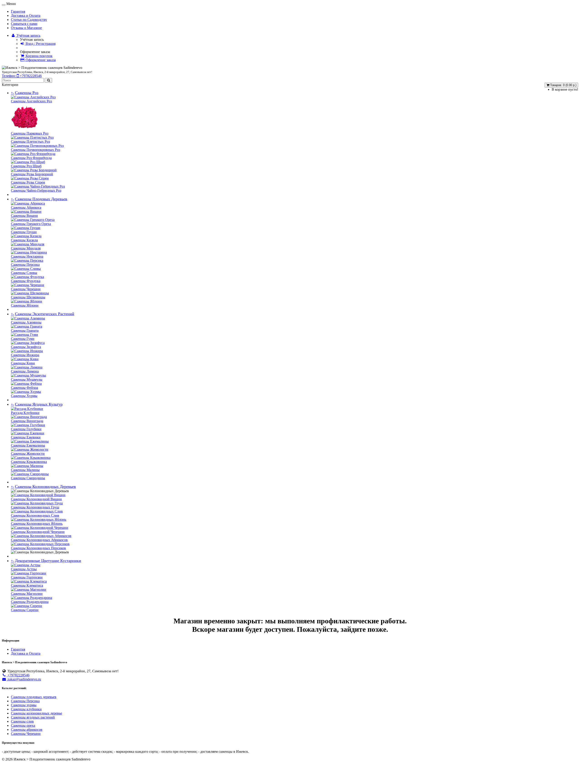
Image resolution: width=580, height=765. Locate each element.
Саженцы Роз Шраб (26, 166)
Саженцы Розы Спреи (28, 182)
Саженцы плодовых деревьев (33, 697)
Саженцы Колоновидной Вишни (36, 499)
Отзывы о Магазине (26, 28)
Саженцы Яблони (25, 305)
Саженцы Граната (25, 330)
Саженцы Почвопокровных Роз (35, 150)
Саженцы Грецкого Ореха (31, 224)
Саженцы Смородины (28, 478)
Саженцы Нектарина (27, 256)
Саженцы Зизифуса (26, 347)
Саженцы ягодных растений (33, 717)
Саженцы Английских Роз (31, 101)
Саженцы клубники (26, 709)
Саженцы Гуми (22, 339)
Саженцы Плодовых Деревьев (41, 199)
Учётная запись (28, 35)
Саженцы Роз (26, 92)
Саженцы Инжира (25, 355)
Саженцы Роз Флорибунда (31, 158)
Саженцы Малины (25, 470)
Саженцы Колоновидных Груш (35, 507)
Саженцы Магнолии (27, 594)
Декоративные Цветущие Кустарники (48, 560)
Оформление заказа (40, 60)
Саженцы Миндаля (26, 248)
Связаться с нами (24, 24)
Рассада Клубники (25, 413)
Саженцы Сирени (25, 610)
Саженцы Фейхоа (24, 388)
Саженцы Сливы (24, 273)
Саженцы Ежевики (26, 437)
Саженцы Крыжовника (29, 462)
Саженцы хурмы (23, 705)
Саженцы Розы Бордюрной (32, 174)
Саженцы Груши (24, 232)
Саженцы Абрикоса (26, 207)
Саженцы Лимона (25, 371)
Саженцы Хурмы (24, 396)
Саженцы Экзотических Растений (44, 314)
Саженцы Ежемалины (28, 445)
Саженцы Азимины (26, 322)
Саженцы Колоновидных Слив (35, 515)
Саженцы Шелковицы (28, 297)
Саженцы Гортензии (27, 577)
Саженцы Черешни (26, 289)
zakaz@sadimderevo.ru (24, 679)
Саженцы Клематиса (27, 585)
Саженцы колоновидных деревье (36, 713)
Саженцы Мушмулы (26, 379)
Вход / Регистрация (40, 44)
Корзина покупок (39, 56)
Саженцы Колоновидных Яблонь (37, 523)
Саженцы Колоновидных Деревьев (45, 486)
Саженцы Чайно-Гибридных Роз (36, 190)
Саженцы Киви (23, 363)
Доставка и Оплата (25, 15)
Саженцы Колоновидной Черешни (38, 532)
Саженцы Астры (24, 569)
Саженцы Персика (25, 264)
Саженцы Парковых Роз (29, 133)
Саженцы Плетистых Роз (30, 141)
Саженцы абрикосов (26, 729)
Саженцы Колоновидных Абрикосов (39, 540)
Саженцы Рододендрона (29, 602)
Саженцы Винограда (27, 421)
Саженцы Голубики (26, 429)
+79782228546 (18, 675)
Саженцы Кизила (24, 240)
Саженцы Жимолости (28, 453)
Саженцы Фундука (25, 281)
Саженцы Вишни (24, 216)
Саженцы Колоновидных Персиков (38, 548)
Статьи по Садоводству (29, 20)
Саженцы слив (22, 721)
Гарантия (18, 11)
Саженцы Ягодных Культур (39, 404)
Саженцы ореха (23, 725)
